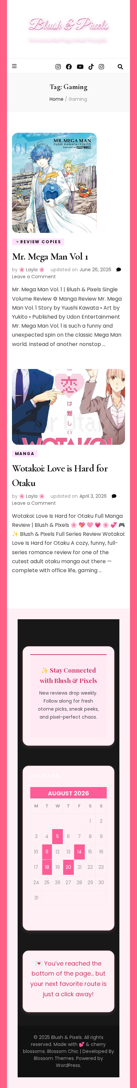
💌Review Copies (38, 242)
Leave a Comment (34, 276)
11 (47, 851)
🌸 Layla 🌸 (32, 269)
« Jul (6, 6)
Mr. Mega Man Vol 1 (50, 256)
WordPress (68, 1065)
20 (68, 867)
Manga (25, 453)
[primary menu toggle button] (15, 66)
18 (47, 867)
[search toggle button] (120, 67)
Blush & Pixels (68, 25)
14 (79, 851)
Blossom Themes (54, 1058)
